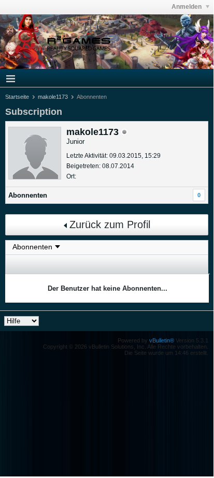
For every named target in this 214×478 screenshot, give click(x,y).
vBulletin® (161, 340)
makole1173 (53, 97)
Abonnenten (27, 195)
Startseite (17, 97)
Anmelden (187, 6)
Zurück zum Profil (109, 224)
